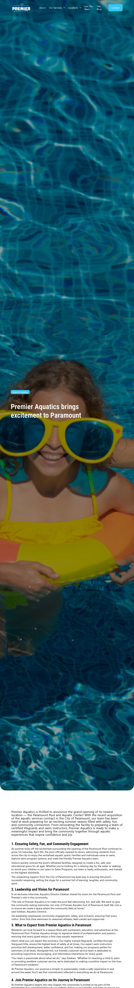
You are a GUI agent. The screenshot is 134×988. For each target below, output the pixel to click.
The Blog (99, 8)
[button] (57, 7)
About (42, 7)
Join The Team (88, 8)
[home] (21, 7)
